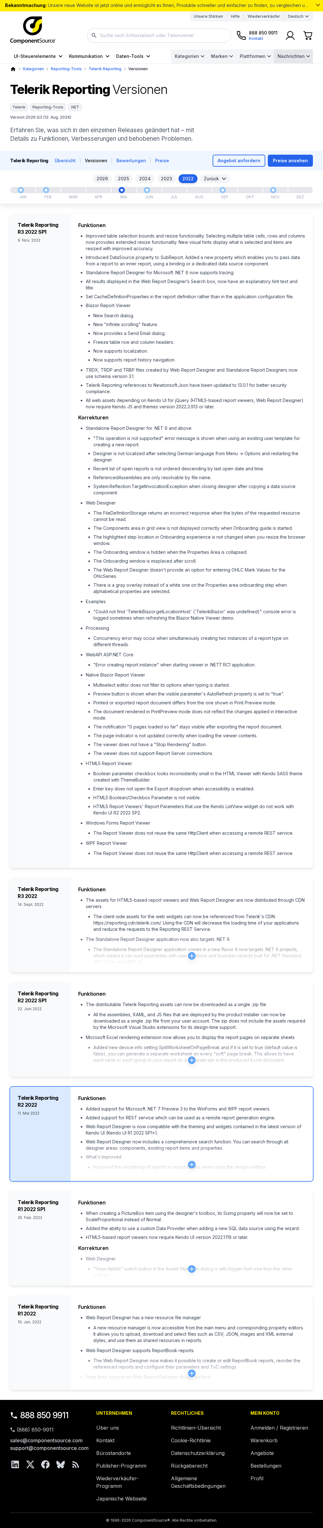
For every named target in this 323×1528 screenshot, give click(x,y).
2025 (123, 178)
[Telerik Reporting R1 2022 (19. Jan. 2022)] (21, 190)
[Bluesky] (61, 1464)
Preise (162, 160)
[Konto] (290, 35)
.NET (74, 107)
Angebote (262, 1453)
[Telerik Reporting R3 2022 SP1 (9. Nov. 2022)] (273, 190)
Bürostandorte (113, 1453)
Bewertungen (131, 160)
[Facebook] (45, 1464)
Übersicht (65, 160)
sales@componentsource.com (46, 1440)
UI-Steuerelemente (35, 56)
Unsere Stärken (208, 16)
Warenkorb (264, 1440)
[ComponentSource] (33, 30)
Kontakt (105, 1440)
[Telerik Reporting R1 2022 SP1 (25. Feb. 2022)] (46, 190)
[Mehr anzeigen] (317, 5)
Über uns (107, 1428)
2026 (102, 178)
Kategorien (187, 56)
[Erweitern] (192, 956)
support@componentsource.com (49, 1448)
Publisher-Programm (121, 1466)
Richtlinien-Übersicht (196, 1428)
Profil (256, 1478)
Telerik (19, 107)
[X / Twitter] (30, 1464)
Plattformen (253, 56)
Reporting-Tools (66, 68)
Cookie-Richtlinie (191, 1440)
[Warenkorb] (308, 35)
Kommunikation (86, 56)
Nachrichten (291, 56)
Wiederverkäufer (264, 16)
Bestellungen (265, 1466)
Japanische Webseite (121, 1498)
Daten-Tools (130, 56)
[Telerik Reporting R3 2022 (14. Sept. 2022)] (223, 190)
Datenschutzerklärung (198, 1453)
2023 (166, 178)
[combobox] (159, 35)
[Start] (13, 69)
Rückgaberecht (189, 1466)
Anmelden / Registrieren (279, 1428)
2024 (145, 178)
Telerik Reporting (105, 68)
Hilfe (235, 16)
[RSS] (76, 1464)
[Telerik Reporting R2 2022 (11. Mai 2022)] (122, 190)
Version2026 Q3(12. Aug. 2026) (40, 117)
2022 (188, 178)
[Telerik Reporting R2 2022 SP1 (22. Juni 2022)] (147, 190)
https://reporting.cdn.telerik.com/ (127, 922)
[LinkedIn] (15, 1464)
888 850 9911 (44, 1415)
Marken (219, 56)
